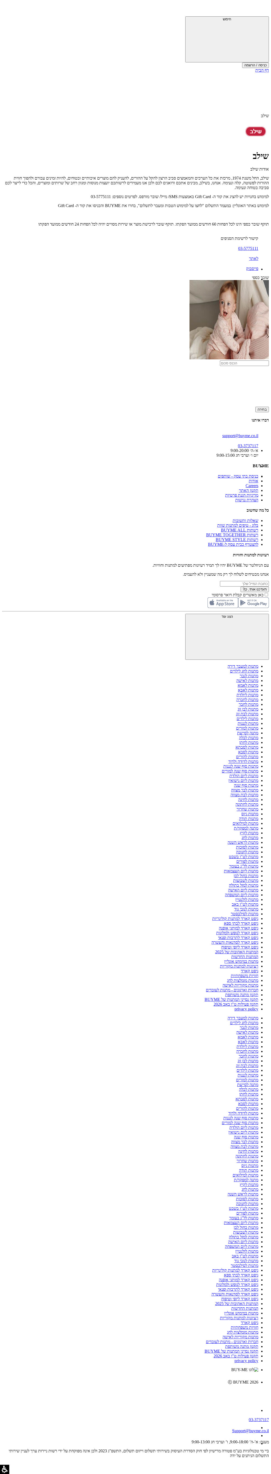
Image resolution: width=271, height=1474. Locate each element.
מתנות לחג (250, 837)
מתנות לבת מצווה (244, 795)
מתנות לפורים (247, 861)
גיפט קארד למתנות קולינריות (235, 918)
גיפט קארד (249, 971)
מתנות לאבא (248, 690)
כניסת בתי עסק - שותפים (238, 476)
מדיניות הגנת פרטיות (241, 495)
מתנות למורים (247, 728)
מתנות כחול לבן (246, 875)
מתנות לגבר (249, 676)
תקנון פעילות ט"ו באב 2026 (236, 1004)
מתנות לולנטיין (246, 899)
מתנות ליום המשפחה (241, 894)
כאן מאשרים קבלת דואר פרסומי (240, 595)
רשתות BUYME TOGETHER (232, 535)
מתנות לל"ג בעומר (243, 866)
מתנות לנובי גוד (246, 909)
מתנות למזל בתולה (243, 885)
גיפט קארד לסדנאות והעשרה (234, 942)
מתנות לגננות (248, 723)
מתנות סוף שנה (246, 785)
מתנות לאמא (248, 685)
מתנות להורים (247, 756)
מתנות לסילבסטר (244, 914)
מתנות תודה (248, 818)
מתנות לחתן (248, 742)
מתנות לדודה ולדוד (243, 761)
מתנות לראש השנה (243, 842)
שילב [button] (265, 115)
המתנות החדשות (244, 956)
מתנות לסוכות (247, 847)
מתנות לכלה (248, 737)
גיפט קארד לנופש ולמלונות (237, 933)
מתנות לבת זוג (247, 714)
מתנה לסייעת (247, 733)
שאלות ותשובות (245, 520)
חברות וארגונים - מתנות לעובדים (232, 990)
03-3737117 (259, 1419)
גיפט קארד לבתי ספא (241, 923)
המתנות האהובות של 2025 (236, 952)
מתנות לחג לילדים (244, 671)
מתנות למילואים (245, 823)
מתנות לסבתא (247, 747)
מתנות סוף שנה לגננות (240, 766)
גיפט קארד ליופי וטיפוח (239, 947)
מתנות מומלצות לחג (242, 980)
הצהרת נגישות (246, 500)
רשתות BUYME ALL (239, 530)
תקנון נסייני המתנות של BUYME (231, 999)
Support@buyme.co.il (250, 1431)
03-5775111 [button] (248, 248)
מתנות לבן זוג (248, 709)
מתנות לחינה (248, 799)
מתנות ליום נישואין (243, 780)
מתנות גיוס (249, 814)
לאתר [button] (253, 258)
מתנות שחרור (247, 809)
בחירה (262, 409)
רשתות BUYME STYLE (237, 539)
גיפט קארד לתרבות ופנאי (238, 937)
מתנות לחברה (247, 699)
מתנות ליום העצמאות (241, 871)
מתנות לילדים (247, 718)
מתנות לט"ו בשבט (243, 856)
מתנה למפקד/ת (246, 828)
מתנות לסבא (248, 752)
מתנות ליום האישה (243, 890)
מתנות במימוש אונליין (241, 961)
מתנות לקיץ (249, 833)
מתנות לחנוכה (247, 852)
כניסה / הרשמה (255, 65)
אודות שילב (259, 169)
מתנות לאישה (247, 680)
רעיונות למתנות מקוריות (239, 966)
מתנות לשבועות (245, 880)
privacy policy (246, 1009)
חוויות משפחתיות (244, 975)
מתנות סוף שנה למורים (240, 771)
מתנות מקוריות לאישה (240, 985)
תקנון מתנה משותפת (241, 994)
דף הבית (262, 70)
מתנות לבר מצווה (244, 790)
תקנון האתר (248, 490)
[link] (130, 1393)
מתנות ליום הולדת (243, 775)
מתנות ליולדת (247, 695)
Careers (252, 485)
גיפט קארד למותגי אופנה (238, 928)
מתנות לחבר (248, 704)
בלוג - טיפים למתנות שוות (237, 525)
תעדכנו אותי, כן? (255, 589)
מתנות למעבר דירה (243, 666)
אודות (253, 481)
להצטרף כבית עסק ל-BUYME (233, 544)
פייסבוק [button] (252, 268)
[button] (262, 9)
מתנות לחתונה (247, 804)
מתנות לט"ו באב (245, 904)
